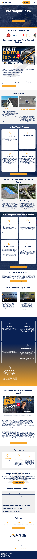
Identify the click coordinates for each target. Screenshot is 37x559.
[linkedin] (17, 549)
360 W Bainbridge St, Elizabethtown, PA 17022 (18, 544)
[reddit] (23, 549)
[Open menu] (34, 2)
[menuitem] (5, 540)
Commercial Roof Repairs (27, 109)
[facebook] (12, 549)
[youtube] (16, 549)
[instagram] (14, 549)
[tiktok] (25, 549)
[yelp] (19, 549)
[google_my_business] (21, 549)
